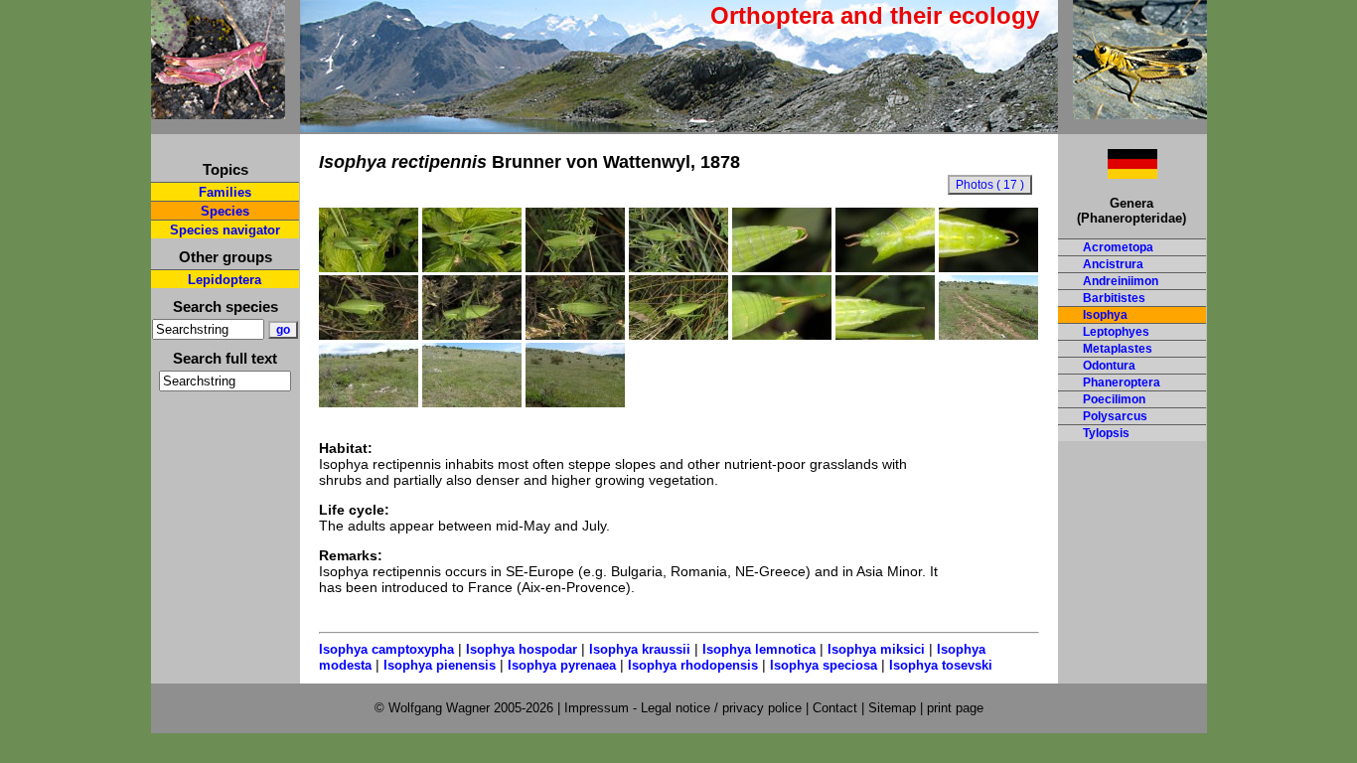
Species (225, 211)
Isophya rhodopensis (693, 665)
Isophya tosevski (940, 665)
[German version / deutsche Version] (1107, 173)
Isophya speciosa (823, 665)
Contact (835, 707)
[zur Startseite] (218, 110)
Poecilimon (1114, 399)
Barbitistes (1114, 298)
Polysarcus (1115, 416)
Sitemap (892, 707)
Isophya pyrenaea (562, 665)
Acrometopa (1118, 247)
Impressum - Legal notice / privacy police (685, 707)
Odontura (1109, 366)
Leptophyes (1116, 332)
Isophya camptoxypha (386, 649)
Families (225, 192)
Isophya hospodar (521, 649)
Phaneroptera (1121, 382)
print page (955, 707)
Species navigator (225, 230)
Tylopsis (1106, 433)
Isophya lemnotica (759, 649)
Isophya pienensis (439, 665)
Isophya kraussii (639, 649)
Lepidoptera (224, 279)
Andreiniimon (1120, 281)
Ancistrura (1113, 264)
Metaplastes (1117, 349)
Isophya (1105, 315)
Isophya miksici (876, 649)
